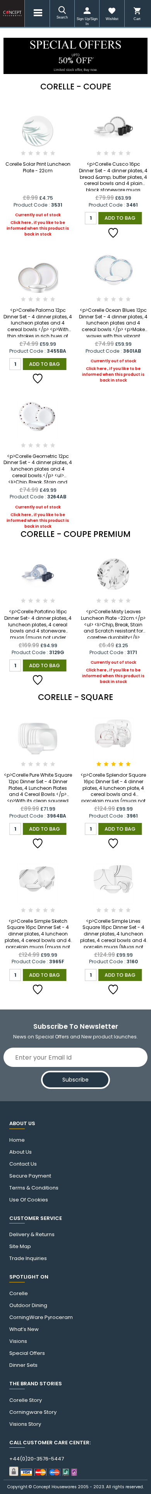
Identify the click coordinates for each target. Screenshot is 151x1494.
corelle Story (25, 1400)
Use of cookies (28, 1199)
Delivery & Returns (32, 1234)
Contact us (23, 1164)
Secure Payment (30, 1176)
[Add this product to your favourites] (113, 232)
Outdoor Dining (28, 1305)
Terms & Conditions (33, 1187)
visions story (25, 1424)
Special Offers (27, 1353)
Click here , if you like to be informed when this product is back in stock (38, 224)
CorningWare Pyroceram (41, 1317)
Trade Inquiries (28, 1258)
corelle (18, 1293)
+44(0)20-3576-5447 (36, 1458)
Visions (18, 1341)
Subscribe (75, 1079)
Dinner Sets (23, 1365)
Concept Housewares (55, 1487)
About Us (20, 1152)
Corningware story (33, 1412)
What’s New (24, 1329)
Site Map (20, 1246)
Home (17, 1140)
